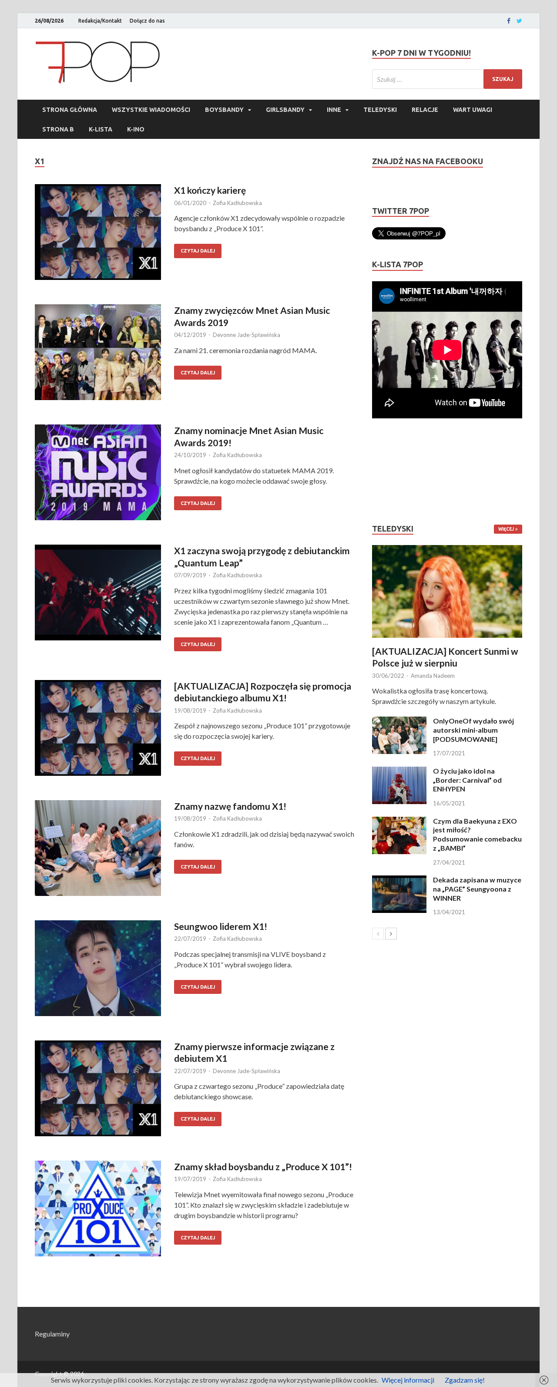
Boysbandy (224, 109)
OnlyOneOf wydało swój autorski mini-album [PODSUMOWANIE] (473, 730)
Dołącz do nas (147, 21)
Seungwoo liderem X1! (220, 926)
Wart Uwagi (472, 109)
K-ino (135, 129)
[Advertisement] (398, 471)
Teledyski (380, 109)
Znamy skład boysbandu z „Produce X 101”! (263, 1166)
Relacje (425, 109)
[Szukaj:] (447, 79)
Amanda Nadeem (433, 675)
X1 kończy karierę (210, 190)
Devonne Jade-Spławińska (246, 334)
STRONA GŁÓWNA (69, 109)
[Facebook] (509, 21)
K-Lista (100, 129)
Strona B (58, 129)
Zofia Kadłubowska (237, 202)
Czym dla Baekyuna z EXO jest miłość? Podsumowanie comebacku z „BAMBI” (477, 834)
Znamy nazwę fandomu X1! (230, 806)
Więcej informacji (408, 1380)
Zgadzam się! (465, 1380)
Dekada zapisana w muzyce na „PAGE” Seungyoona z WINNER (477, 888)
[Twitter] (519, 21)
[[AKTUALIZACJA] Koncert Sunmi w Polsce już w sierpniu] (447, 591)
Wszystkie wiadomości (151, 109)
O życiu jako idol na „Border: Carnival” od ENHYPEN (467, 780)
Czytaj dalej (198, 250)
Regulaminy (52, 1334)
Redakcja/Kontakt (100, 21)
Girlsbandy (285, 109)
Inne (334, 109)
